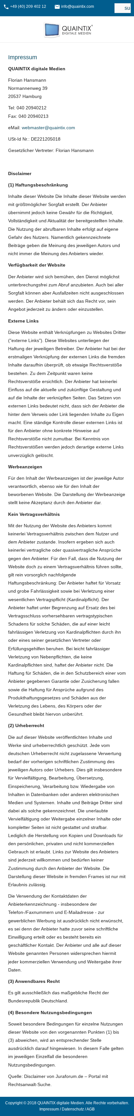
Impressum (49, 1109)
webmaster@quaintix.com (48, 127)
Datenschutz (73, 1109)
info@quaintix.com (77, 6)
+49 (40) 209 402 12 (28, 6)
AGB (91, 1109)
